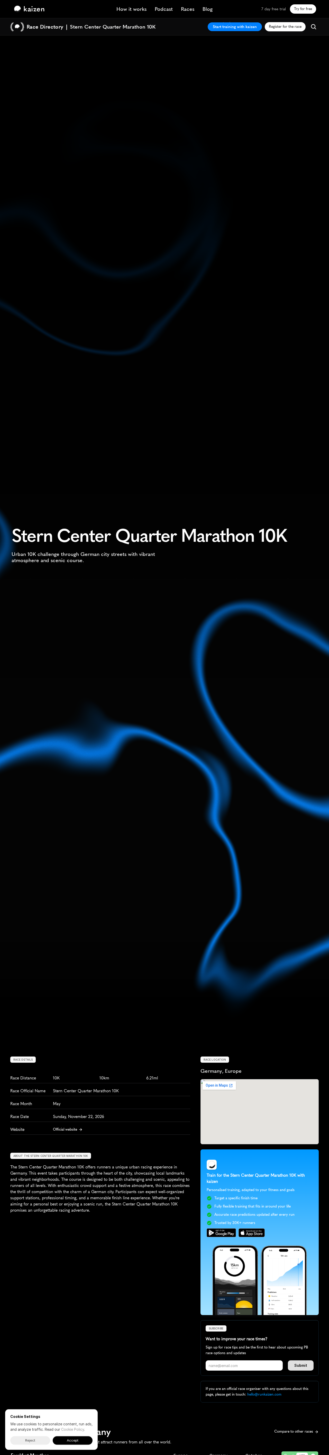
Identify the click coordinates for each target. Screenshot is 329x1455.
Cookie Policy (72, 1429)
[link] (30, 9)
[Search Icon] (313, 27)
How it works (131, 9)
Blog (208, 9)
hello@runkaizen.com (264, 1394)
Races (187, 9)
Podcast (164, 9)
